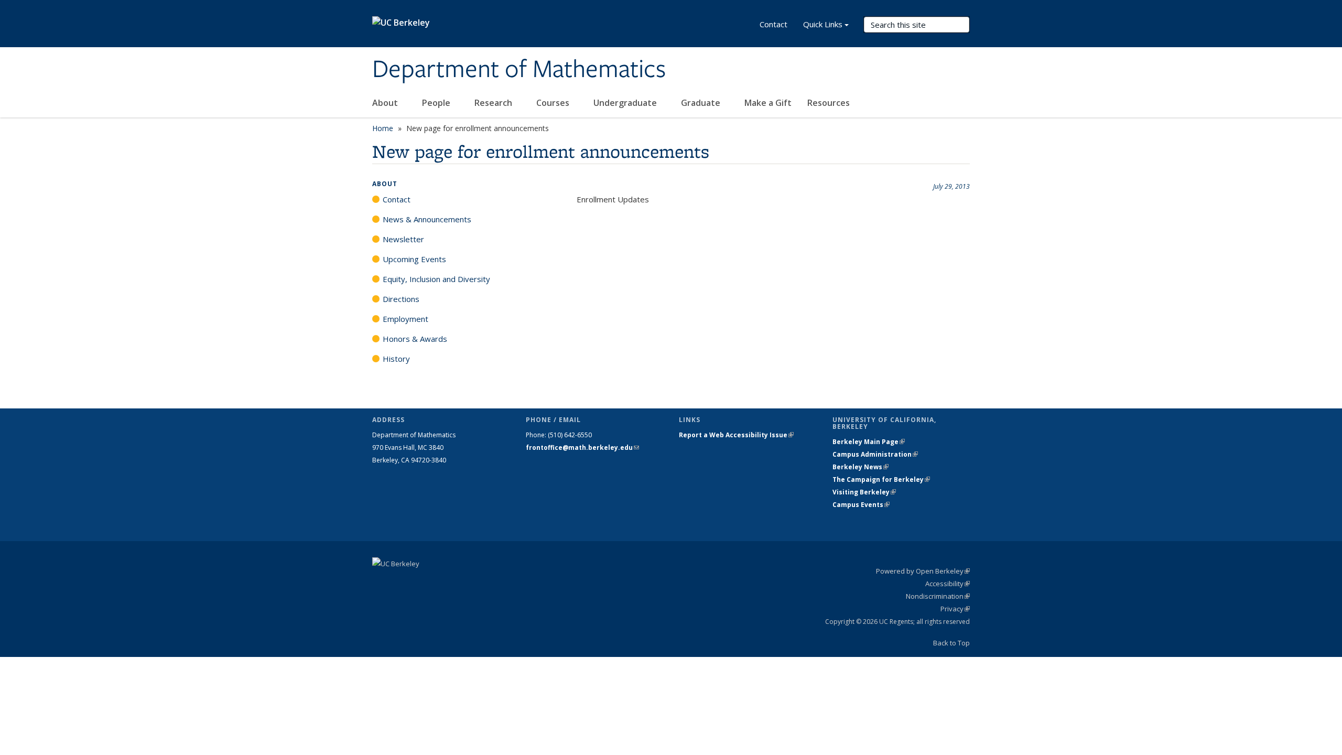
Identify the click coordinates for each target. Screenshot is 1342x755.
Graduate (701, 103)
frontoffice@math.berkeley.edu (582, 447)
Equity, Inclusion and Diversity (436, 279)
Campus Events (861, 504)
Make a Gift (768, 103)
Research (494, 103)
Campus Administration (875, 454)
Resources (829, 103)
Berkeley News (860, 466)
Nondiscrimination (938, 596)
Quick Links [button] (822, 24)
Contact (773, 24)
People (437, 103)
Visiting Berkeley (864, 492)
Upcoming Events (414, 259)
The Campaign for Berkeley (881, 479)
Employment (405, 319)
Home (382, 128)
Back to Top (951, 643)
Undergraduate (626, 103)
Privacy (955, 608)
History (396, 358)
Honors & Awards (415, 338)
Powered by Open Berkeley (923, 571)
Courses (553, 103)
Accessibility (947, 583)
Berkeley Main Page (868, 441)
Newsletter (403, 239)
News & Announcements (427, 219)
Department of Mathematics (519, 69)
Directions (401, 299)
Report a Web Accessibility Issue (736, 434)
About (386, 103)
